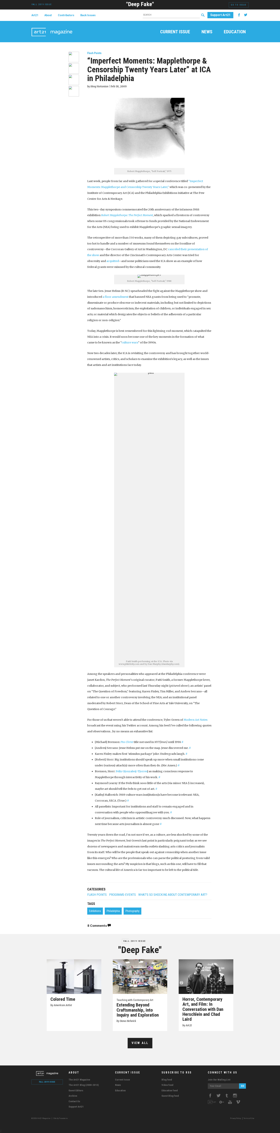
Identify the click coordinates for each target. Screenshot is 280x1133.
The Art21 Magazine (79, 1079)
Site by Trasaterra (60, 1118)
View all (140, 1043)
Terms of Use (248, 1118)
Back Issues (88, 15)
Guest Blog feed (170, 1095)
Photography (132, 910)
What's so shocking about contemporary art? (172, 894)
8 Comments (97, 926)
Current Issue (175, 32)
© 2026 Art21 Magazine (41, 1118)
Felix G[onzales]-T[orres (131, 771)
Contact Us (74, 1101)
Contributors (66, 15)
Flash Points (94, 53)
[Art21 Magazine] (51, 27)
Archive (73, 1095)
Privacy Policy (235, 1118)
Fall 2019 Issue (134, 941)
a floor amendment (115, 297)
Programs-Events (122, 894)
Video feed (167, 1085)
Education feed (170, 1090)
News (207, 32)
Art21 (34, 15)
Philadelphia (113, 910)
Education (235, 32)
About (48, 15)
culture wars (130, 342)
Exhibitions (95, 910)
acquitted (112, 261)
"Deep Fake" (140, 4)
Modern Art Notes (195, 719)
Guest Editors (76, 1090)
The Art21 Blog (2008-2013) (84, 1085)
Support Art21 (220, 15)
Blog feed (167, 1079)
